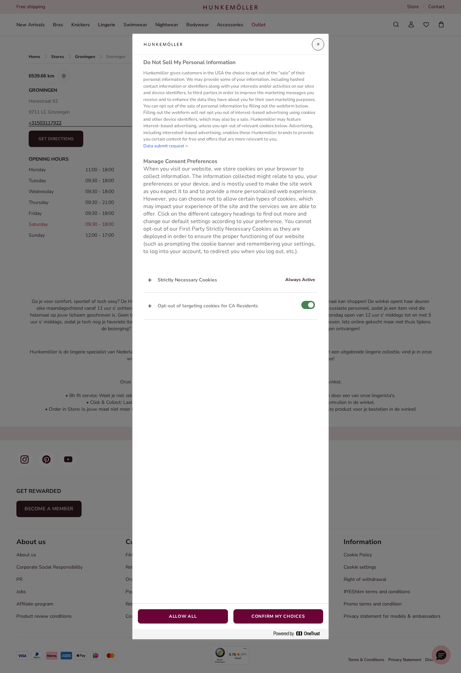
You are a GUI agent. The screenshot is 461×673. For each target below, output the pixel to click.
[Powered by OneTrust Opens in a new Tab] (299, 634)
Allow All (183, 616)
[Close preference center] (318, 44)
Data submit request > (165, 146)
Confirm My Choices (278, 616)
